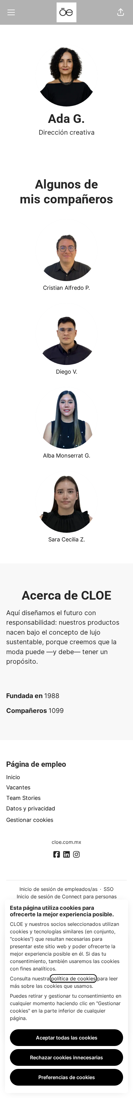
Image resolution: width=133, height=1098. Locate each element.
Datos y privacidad (30, 808)
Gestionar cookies (29, 820)
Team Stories (23, 798)
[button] (120, 12)
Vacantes (18, 787)
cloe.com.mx (66, 842)
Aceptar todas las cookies (66, 1038)
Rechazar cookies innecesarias (66, 1057)
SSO (109, 889)
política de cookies (73, 978)
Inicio (13, 777)
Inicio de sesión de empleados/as (58, 889)
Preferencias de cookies (66, 1077)
